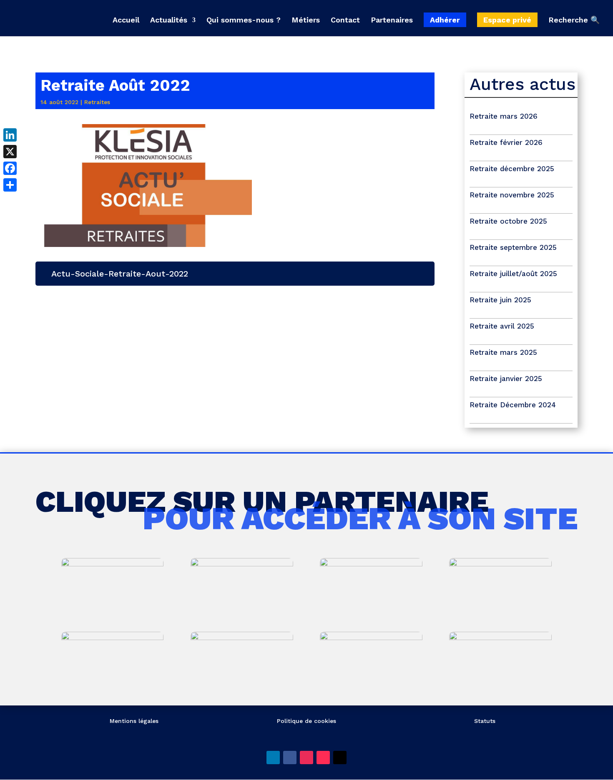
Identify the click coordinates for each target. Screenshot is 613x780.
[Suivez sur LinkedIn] (273, 757)
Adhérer (445, 19)
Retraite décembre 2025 (512, 168)
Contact (345, 20)
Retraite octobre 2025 (508, 221)
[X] (10, 151)
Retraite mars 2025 (503, 352)
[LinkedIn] (10, 135)
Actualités (168, 20)
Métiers (305, 20)
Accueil (126, 20)
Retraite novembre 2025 (512, 195)
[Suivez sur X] (340, 757)
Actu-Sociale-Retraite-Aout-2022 (119, 274)
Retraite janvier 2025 (506, 378)
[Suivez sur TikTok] (323, 757)
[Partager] (10, 185)
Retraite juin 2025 (500, 300)
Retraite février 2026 (506, 142)
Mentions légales (134, 721)
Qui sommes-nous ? (243, 20)
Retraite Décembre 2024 (513, 405)
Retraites (97, 102)
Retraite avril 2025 (502, 326)
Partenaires (392, 20)
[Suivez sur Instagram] (306, 757)
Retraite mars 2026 (504, 116)
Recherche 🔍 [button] (574, 20)
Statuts (484, 721)
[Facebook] (10, 168)
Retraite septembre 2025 (513, 247)
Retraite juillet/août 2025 (513, 273)
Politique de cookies (306, 721)
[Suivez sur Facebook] (289, 757)
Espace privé (507, 19)
